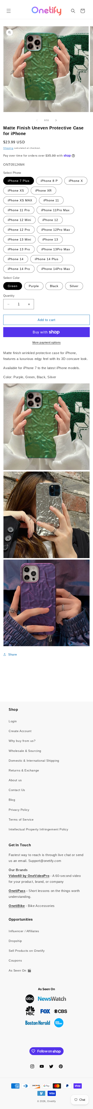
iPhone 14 (16, 259)
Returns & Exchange (24, 770)
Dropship (15, 941)
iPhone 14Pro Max (55, 269)
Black (54, 286)
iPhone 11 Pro (19, 210)
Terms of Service (21, 819)
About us (15, 780)
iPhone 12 (50, 220)
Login (13, 721)
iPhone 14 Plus (46, 259)
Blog (12, 799)
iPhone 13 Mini (19, 239)
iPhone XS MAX (20, 200)
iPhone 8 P (49, 180)
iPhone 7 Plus (18, 180)
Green (13, 286)
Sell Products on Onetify (27, 950)
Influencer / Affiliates (24, 931)
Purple (34, 286)
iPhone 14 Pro (19, 269)
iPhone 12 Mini (19, 220)
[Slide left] (37, 120)
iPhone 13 (50, 239)
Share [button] (12, 654)
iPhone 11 (51, 200)
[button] (8, 11)
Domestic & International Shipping (34, 760)
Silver (74, 286)
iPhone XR (43, 190)
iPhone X (76, 180)
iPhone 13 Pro (19, 249)
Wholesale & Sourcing (25, 751)
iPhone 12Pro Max (55, 229)
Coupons (15, 960)
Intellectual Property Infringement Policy (38, 829)
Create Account (20, 731)
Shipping (8, 148)
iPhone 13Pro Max (55, 249)
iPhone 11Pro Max (55, 210)
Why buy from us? (22, 741)
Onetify (51, 1101)
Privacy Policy (19, 809)
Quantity (8, 295)
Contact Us (17, 790)
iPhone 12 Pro (19, 229)
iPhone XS (16, 190)
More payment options (46, 342)
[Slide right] (56, 120)
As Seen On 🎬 (20, 970)
